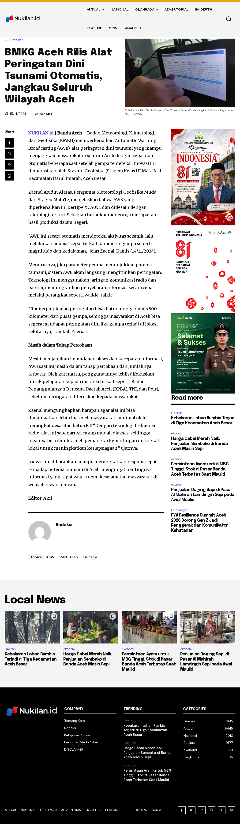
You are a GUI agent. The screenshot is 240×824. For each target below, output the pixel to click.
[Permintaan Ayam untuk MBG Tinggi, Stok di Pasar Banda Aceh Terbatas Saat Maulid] (149, 627)
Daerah (176, 413)
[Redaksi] (39, 532)
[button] (228, 18)
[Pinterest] (9, 165)
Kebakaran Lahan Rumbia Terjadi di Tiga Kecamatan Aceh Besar (30, 659)
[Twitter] (9, 154)
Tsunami (89, 557)
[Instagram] (192, 810)
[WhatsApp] (9, 176)
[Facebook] (9, 143)
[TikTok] (202, 810)
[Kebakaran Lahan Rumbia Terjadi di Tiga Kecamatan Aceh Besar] (32, 627)
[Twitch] (212, 810)
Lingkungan (14, 39)
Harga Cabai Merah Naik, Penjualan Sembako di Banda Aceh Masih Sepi (199, 444)
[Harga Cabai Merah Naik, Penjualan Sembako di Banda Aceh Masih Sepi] (90, 627)
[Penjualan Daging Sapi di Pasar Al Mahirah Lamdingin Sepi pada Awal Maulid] (207, 627)
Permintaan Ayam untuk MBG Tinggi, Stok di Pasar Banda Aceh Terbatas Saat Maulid (200, 469)
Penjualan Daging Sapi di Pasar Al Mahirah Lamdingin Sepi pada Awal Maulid (202, 495)
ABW (50, 557)
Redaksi (46, 114)
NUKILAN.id (41, 133)
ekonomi (177, 433)
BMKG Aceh (68, 557)
